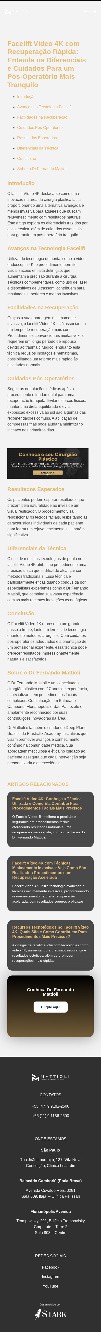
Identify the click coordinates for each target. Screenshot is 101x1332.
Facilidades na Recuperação (42, 117)
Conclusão (26, 158)
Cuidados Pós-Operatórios (40, 127)
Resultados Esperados (37, 138)
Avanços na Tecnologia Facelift (44, 107)
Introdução (26, 97)
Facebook (50, 1267)
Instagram (50, 1277)
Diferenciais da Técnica (37, 148)
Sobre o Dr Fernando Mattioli (42, 169)
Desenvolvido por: (50, 1304)
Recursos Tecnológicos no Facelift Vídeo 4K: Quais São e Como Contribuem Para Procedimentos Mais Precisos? (50, 932)
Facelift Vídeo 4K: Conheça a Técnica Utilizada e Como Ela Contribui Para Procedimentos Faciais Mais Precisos (47, 803)
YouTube (50, 1286)
